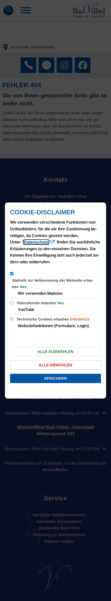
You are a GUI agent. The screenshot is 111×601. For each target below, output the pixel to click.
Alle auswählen (55, 351)
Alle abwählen (55, 365)
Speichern (55, 378)
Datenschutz (36, 242)
